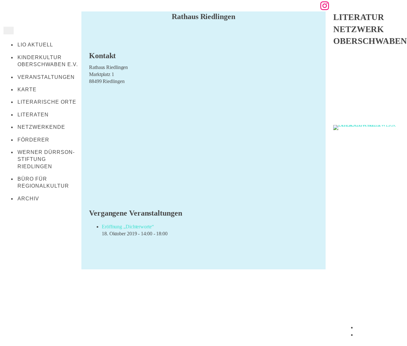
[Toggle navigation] (8, 30)
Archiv (28, 198)
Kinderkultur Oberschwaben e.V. (47, 61)
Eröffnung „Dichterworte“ (128, 226)
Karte (27, 89)
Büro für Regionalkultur (43, 182)
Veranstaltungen (46, 77)
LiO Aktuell (35, 44)
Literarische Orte (46, 102)
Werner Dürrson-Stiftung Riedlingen (46, 159)
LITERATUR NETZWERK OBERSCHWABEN (370, 29)
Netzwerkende (41, 127)
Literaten (33, 114)
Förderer (33, 139)
